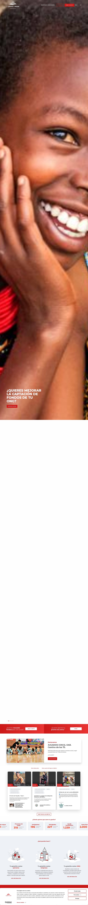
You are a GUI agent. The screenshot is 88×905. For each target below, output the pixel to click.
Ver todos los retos (44, 814)
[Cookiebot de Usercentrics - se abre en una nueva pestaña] (8, 902)
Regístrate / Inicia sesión (48, 5)
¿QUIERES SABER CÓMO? (14, 408)
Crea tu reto (69, 5)
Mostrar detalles (20, 902)
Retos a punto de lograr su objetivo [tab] (49, 768)
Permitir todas (77, 891)
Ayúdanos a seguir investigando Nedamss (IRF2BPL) (43, 796)
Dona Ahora (52, 758)
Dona (75, 728)
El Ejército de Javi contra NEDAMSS (68, 792)
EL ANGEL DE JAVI (68, 805)
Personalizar (76, 894)
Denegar (77, 898)
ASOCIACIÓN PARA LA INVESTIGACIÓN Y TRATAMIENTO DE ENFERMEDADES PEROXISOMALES (19, 805)
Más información (16, 878)
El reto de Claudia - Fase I (17, 795)
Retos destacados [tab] (35, 768)
